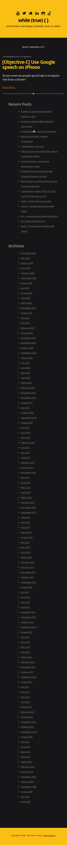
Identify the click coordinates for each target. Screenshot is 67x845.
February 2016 (27, 502)
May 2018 (25, 437)
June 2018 (25, 432)
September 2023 (28, 278)
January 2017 (27, 467)
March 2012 (26, 657)
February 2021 (27, 327)
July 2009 (25, 796)
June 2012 (25, 642)
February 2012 (27, 662)
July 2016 (25, 477)
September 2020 (28, 352)
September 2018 (28, 417)
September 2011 (28, 677)
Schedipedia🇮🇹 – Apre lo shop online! (38, 131)
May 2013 (25, 602)
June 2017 (25, 447)
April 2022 (25, 298)
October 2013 (27, 577)
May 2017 (25, 452)
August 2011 (26, 682)
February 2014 (27, 562)
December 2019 (28, 392)
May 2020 (25, 372)
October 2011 (27, 672)
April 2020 (25, 377)
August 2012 (26, 632)
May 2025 (25, 258)
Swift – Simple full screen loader (36, 201)
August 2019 (26, 402)
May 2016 (25, 487)
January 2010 (27, 771)
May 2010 (25, 751)
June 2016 (25, 482)
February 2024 (27, 273)
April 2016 (25, 492)
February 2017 (27, 462)
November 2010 (28, 721)
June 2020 (25, 367)
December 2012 (28, 612)
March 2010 (26, 761)
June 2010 (25, 746)
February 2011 (27, 712)
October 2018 (27, 412)
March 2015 (26, 532)
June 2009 (25, 801)
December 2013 (28, 572)
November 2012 (28, 617)
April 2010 (25, 756)
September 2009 (28, 786)
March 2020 (26, 382)
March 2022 (26, 303)
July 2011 (25, 687)
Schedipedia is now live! (32, 146)
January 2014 (27, 567)
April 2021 (25, 323)
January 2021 (27, 332)
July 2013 (25, 592)
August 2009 (26, 791)
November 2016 (28, 472)
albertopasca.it (49, 835)
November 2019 (28, 397)
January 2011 (27, 716)
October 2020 (27, 347)
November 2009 (28, 776)
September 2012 (28, 627)
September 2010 (28, 731)
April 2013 (25, 607)
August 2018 (26, 422)
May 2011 (25, 697)
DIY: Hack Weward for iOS (33, 221)
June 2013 (25, 597)
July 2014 (25, 542)
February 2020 (27, 387)
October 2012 (27, 622)
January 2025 (27, 263)
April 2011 (25, 702)
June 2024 (25, 268)
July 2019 (25, 407)
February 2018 (27, 442)
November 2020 (28, 342)
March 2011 (26, 707)
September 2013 (28, 582)
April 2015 (25, 527)
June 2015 (25, 517)
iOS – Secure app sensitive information (39, 216)
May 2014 (25, 547)
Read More (8, 87)
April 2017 (25, 457)
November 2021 (28, 308)
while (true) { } (33, 20)
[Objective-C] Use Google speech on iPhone (28, 64)
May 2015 (25, 522)
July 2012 (25, 637)
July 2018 (25, 427)
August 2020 (26, 357)
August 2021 (26, 313)
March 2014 (26, 557)
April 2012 (25, 652)
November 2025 (28, 253)
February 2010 (27, 766)
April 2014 (25, 552)
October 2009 (27, 781)
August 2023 (26, 283)
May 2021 (25, 318)
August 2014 (26, 537)
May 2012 (25, 647)
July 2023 (25, 288)
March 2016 (26, 497)
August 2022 (26, 293)
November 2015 (28, 507)
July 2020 (25, 362)
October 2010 (27, 726)
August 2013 (26, 587)
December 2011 (28, 667)
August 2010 (26, 736)
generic (27, 56)
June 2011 (25, 692)
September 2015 (28, 512)
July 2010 (25, 741)
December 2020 (28, 337)
